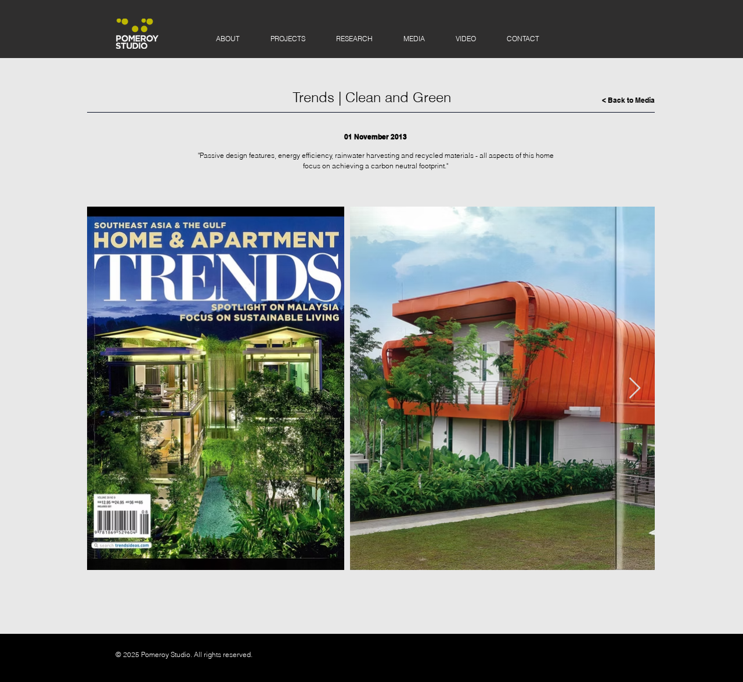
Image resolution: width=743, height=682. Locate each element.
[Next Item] (634, 388)
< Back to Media (628, 100)
